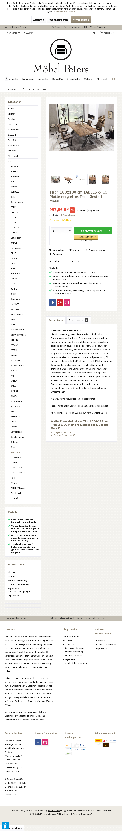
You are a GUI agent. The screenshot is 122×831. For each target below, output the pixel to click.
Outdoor (12, 150)
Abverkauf (13, 155)
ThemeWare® (86, 814)
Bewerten (57, 254)
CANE (13, 207)
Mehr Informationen (65, 11)
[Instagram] (67, 302)
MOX (12, 319)
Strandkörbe (14, 145)
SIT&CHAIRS (16, 401)
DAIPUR (13, 242)
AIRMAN (14, 166)
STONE (13, 421)
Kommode (15, 299)
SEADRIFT (15, 390)
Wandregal (15, 493)
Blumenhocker (17, 202)
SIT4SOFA (15, 406)
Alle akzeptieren (58, 19)
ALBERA (14, 171)
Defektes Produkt (72, 636)
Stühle (11, 108)
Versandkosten (54, 810)
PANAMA (14, 345)
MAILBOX (14, 309)
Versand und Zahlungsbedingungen (75, 646)
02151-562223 (14, 779)
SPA (12, 411)
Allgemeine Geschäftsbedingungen (19, 590)
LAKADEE (14, 304)
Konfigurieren (81, 19)
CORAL (13, 217)
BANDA (13, 186)
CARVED (14, 212)
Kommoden (13, 129)
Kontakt (12, 576)
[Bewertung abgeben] (81, 205)
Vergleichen (58, 250)
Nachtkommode (18, 334)
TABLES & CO (16, 452)
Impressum (13, 595)
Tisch (13, 477)
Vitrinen (11, 113)
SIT (9, 161)
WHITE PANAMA (17, 488)
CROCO (14, 232)
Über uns (12, 572)
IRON (12, 283)
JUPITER (14, 288)
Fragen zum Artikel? (98, 250)
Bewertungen (78, 320)
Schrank (14, 426)
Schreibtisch (16, 431)
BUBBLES (14, 191)
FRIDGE (13, 258)
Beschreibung (56, 320)
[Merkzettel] (94, 32)
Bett (12, 196)
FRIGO (13, 263)
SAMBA (13, 380)
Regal (13, 375)
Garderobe (15, 273)
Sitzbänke (13, 134)
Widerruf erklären (12, 828)
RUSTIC (13, 370)
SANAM (13, 385)
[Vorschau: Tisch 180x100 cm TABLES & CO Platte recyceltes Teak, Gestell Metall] (55, 179)
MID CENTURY (16, 314)
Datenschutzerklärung (18, 584)
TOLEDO (14, 462)
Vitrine (13, 482)
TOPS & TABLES (17, 472)
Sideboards (13, 119)
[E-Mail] (60, 302)
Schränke (12, 124)
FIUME (13, 253)
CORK (13, 222)
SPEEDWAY (15, 416)
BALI (12, 181)
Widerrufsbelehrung (17, 580)
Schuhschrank (17, 436)
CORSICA (14, 227)
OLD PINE (14, 339)
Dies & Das (13, 140)
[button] (86, 238)
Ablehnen (38, 19)
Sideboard (15, 442)
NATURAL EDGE (17, 329)
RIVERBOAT (15, 360)
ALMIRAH (14, 176)
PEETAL (13, 350)
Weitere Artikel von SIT (64, 435)
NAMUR (13, 324)
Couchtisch (15, 237)
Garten (13, 278)
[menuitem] (107, 33)
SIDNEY (13, 396)
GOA (12, 268)
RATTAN (14, 355)
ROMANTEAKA (17, 365)
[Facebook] (52, 302)
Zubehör (14, 498)
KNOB (13, 293)
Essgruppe (15, 248)
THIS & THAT (16, 457)
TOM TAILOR (16, 467)
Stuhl (12, 447)
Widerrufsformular (73, 655)
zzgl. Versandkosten (66, 215)
